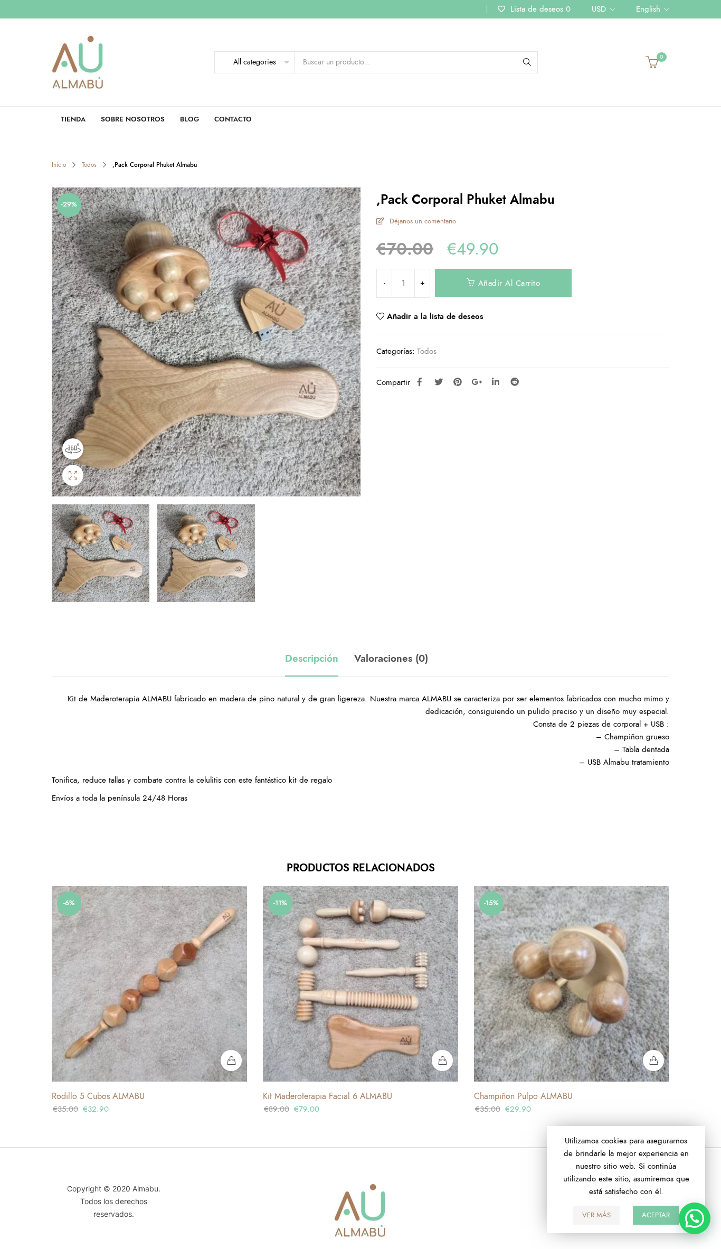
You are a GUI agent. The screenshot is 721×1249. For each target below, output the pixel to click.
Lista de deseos (539, 9)
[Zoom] (72, 475)
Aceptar (656, 1215)
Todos (89, 165)
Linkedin (496, 381)
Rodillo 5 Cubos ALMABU (98, 1096)
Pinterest (458, 381)
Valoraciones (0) (391, 658)
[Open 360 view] (72, 448)
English (648, 9)
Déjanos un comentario (423, 221)
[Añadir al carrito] (231, 1060)
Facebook (420, 381)
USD (599, 9)
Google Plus (477, 381)
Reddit (515, 381)
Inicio (59, 165)
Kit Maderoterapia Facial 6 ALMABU (327, 1096)
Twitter (439, 381)
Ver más (596, 1215)
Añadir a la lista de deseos (435, 316)
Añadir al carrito (509, 283)
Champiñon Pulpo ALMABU (523, 1096)
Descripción (311, 658)
